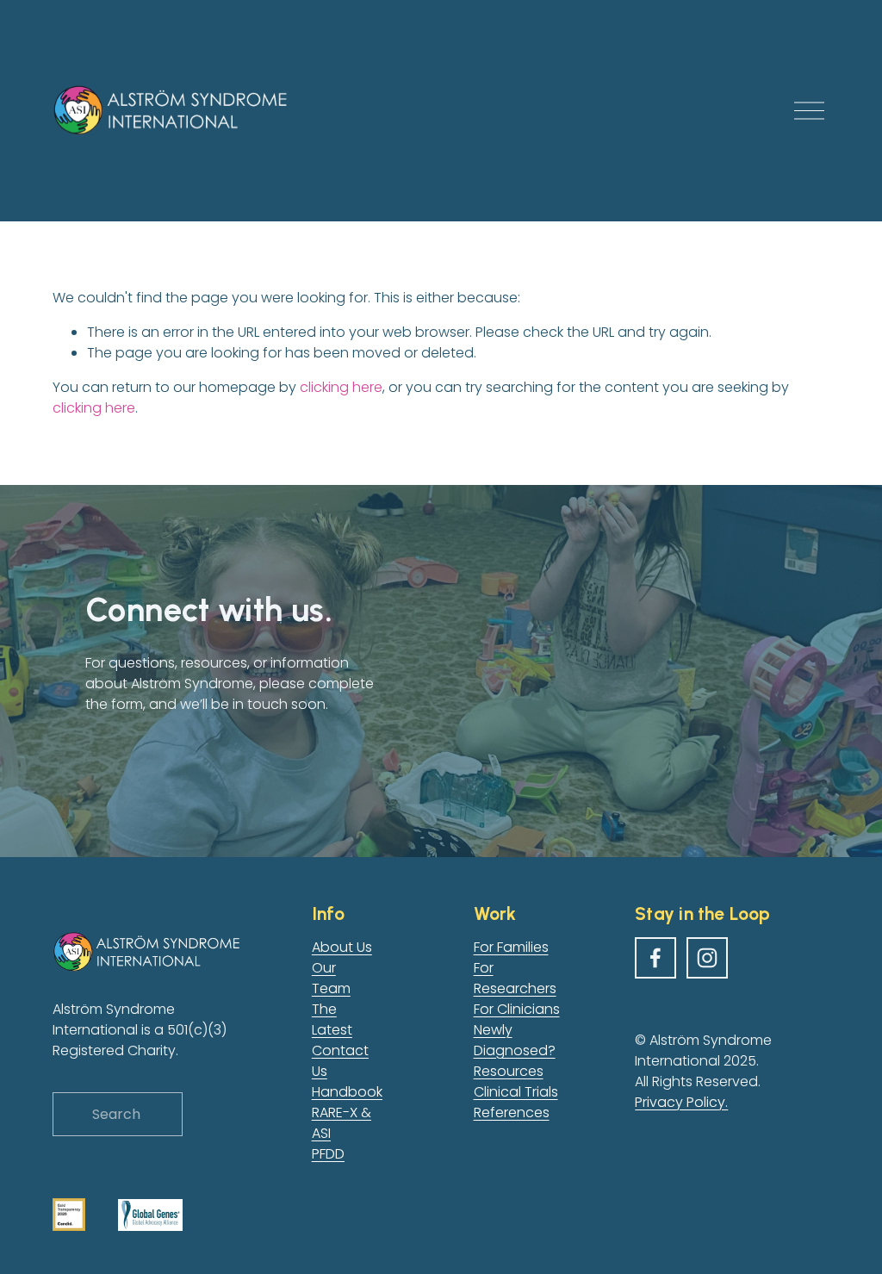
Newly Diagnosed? (515, 1040)
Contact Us (340, 1061)
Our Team (331, 978)
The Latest (332, 1019)
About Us (342, 947)
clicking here (341, 387)
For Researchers (515, 978)
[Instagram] (707, 958)
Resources (508, 1071)
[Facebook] (655, 958)
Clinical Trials (516, 1092)
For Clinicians (517, 1009)
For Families (511, 947)
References (512, 1112)
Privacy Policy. (681, 1102)
